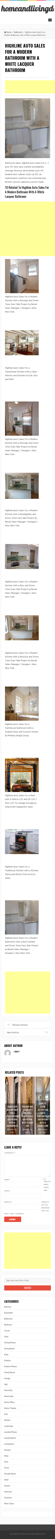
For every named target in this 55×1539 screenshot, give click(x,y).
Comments (9, 1153)
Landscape (8, 1426)
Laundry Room (10, 1438)
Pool (6, 1462)
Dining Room (9, 1348)
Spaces (7, 1485)
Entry (6, 1354)
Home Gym (8, 1396)
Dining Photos (10, 1342)
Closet (7, 1330)
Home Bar (8, 1390)
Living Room (9, 1444)
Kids (6, 1414)
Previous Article (20, 1024)
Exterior (7, 1360)
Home (9, 32)
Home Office (9, 1402)
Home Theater (10, 1408)
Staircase (8, 1491)
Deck (6, 1336)
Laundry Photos (10, 1432)
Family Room (9, 1372)
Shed (6, 1480)
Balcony (7, 1307)
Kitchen (7, 1420)
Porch (6, 1468)
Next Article (13, 1032)
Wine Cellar (9, 1503)
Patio (6, 1456)
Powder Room (10, 1474)
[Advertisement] (27, 229)
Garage (7, 1378)
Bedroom (8, 1324)
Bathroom (18, 32)
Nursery (7, 1450)
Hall (6, 1384)
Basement (8, 1313)
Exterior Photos (10, 1366)
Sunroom (8, 1497)
